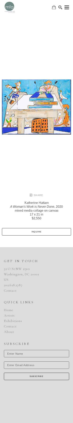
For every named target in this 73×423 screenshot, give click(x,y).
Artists (9, 315)
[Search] (60, 7)
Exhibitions (13, 321)
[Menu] (66, 7)
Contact (10, 290)
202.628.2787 (13, 285)
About (9, 331)
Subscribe (37, 376)
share (38, 195)
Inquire (37, 232)
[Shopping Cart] (54, 7)
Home (8, 310)
